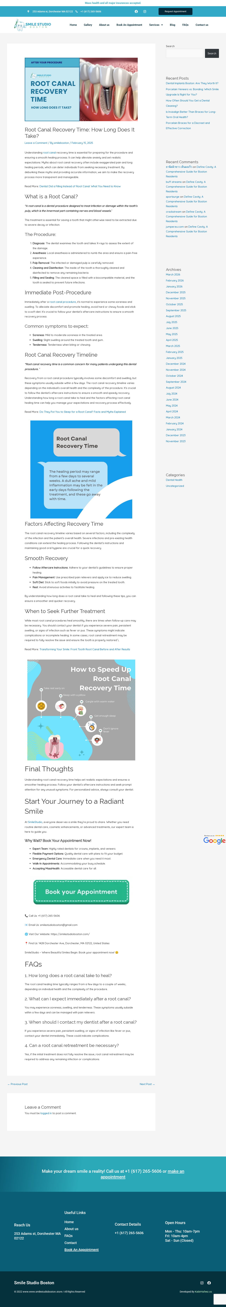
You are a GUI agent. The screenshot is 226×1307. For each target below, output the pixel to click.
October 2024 (174, 375)
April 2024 (172, 411)
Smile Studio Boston (34, 1282)
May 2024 (172, 405)
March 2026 (173, 274)
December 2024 (176, 363)
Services (154, 24)
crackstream (174, 211)
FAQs (185, 24)
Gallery (88, 24)
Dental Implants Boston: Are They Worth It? (192, 83)
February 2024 (175, 423)
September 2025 (176, 310)
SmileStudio (35, 822)
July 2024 (171, 393)
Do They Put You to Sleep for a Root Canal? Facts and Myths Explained (83, 411)
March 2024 (173, 417)
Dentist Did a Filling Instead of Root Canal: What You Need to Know (80, 186)
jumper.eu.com (175, 226)
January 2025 (174, 358)
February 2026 (175, 280)
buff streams (174, 182)
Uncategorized (175, 486)
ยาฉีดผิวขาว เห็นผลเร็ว (179, 167)
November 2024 (176, 369)
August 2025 (173, 316)
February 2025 (175, 352)
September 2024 (176, 381)
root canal (49, 152)
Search (170, 46)
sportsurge (172, 196)
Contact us (202, 24)
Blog (172, 24)
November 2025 (176, 298)
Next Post (147, 1084)
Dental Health (174, 480)
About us (104, 24)
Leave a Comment (36, 143)
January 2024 (174, 429)
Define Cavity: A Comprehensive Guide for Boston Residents (191, 171)
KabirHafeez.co (203, 1291)
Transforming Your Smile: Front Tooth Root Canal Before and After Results (85, 649)
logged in (46, 1113)
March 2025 (173, 346)
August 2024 (173, 387)
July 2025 (171, 322)
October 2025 (174, 304)
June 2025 (172, 328)
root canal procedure (62, 302)
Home (73, 24)
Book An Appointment (129, 24)
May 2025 (172, 334)
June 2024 (172, 399)
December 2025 (176, 292)
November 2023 (176, 441)
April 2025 (172, 340)
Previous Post (17, 1084)
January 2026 (174, 286)
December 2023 (176, 435)
